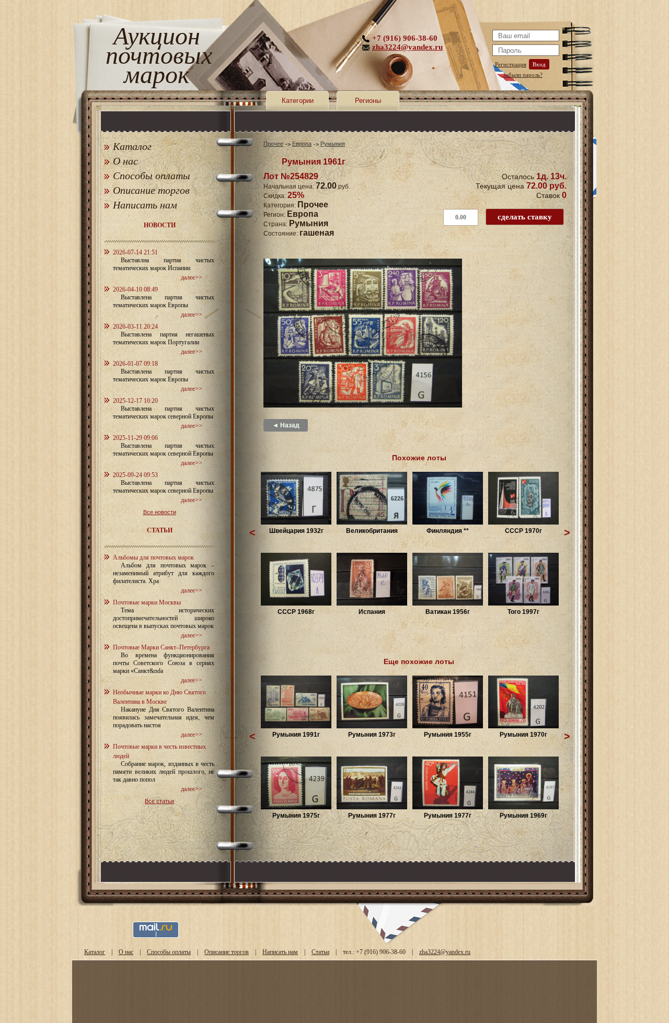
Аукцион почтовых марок (156, 57)
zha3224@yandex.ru (407, 47)
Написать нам (145, 205)
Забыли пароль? (523, 75)
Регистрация (510, 64)
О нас (125, 161)
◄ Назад (285, 425)
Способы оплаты (151, 175)
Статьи (320, 952)
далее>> (191, 277)
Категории (298, 100)
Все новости (159, 512)
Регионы (368, 100)
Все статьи (159, 801)
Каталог (132, 146)
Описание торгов (151, 190)
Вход (539, 64)
